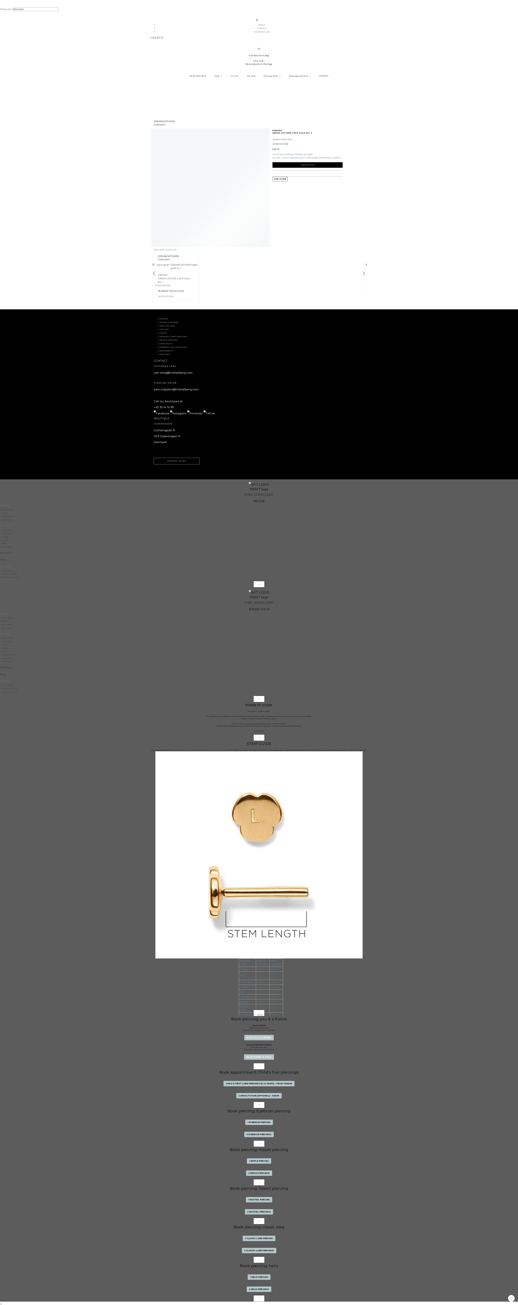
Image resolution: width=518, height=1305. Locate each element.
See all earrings (7, 530)
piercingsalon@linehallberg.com (176, 389)
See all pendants (7, 570)
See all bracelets (7, 510)
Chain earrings (6, 533)
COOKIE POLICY (165, 344)
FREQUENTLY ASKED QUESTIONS (173, 336)
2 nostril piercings (259, 1212)
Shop (217, 76)
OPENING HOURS (176, 461)
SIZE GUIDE (164, 329)
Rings (3, 559)
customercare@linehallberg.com (257, 723)
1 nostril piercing (259, 1199)
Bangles (4, 513)
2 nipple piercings (259, 1173)
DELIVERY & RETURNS (168, 322)
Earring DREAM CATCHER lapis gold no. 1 (174, 278)
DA (259, 49)
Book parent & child (259, 1057)
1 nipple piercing (259, 1161)
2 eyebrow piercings (259, 1134)
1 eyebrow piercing (259, 1122)
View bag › (259, 61)
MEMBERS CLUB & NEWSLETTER (173, 347)
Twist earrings (6, 547)
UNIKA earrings (7, 661)
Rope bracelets (6, 520)
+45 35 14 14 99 (164, 407)
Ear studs (4, 540)
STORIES (323, 76)
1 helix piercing (259, 1277)
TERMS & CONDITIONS (168, 340)
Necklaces (6, 553)
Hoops (3, 543)
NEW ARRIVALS (198, 76)
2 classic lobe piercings (259, 1250)
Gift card (251, 76)
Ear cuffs (4, 537)
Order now (308, 165)
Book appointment (298, 76)
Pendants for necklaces (9, 577)
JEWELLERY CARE (167, 326)
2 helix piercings (259, 1289)
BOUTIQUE (163, 319)
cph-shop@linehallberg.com (173, 372)
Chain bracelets (7, 516)
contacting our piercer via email (214, 750)
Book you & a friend (259, 1037)
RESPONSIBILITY (166, 351)
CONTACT (261, 28)
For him (234, 76)
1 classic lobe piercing (259, 1238)
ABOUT (261, 25)
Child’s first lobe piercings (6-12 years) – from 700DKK (259, 1083)
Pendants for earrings (9, 574)
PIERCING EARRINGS (9, 655)
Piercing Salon (271, 76)
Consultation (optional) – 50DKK (259, 1096)
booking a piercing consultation (184, 750)
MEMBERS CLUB (262, 32)
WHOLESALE (164, 354)
